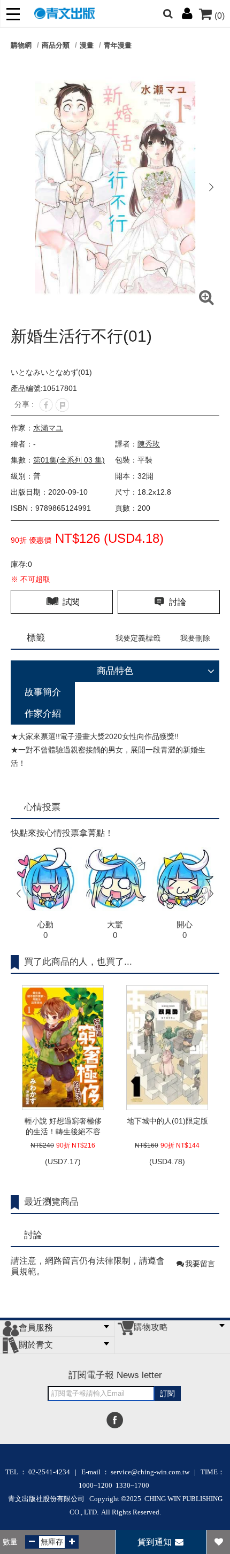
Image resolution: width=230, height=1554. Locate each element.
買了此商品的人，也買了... (78, 962)
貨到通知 (155, 1542)
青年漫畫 (118, 45)
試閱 (70, 601)
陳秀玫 (148, 444)
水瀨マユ (48, 428)
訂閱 (167, 1393)
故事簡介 (43, 692)
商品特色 (115, 671)
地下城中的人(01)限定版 (167, 1121)
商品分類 (56, 45)
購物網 (21, 45)
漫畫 (87, 45)
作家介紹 (43, 714)
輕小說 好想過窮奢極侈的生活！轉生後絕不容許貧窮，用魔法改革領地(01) (63, 1127)
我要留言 (200, 1263)
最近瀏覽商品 (51, 1202)
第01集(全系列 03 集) (69, 460)
